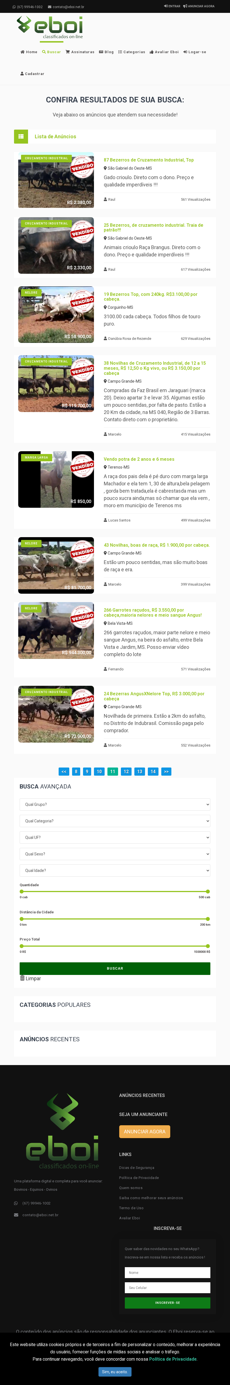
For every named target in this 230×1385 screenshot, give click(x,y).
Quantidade (29, 885)
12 (126, 771)
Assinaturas (82, 52)
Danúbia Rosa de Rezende (129, 338)
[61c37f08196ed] (56, 714)
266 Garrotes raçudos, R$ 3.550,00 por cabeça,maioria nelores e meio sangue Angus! (153, 612)
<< (63, 771)
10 (99, 771)
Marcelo (114, 434)
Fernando (116, 669)
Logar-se (196, 52)
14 (153, 771)
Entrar (174, 6)
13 (139, 771)
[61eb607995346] (56, 479)
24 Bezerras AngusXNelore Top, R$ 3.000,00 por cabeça (154, 696)
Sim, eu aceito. (115, 1372)
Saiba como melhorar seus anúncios (151, 1198)
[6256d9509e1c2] (56, 314)
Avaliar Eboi (166, 52)
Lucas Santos (119, 520)
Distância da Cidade (37, 912)
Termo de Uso (131, 1208)
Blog (109, 52)
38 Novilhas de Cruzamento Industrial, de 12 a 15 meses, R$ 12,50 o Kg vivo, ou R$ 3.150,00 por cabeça (155, 368)
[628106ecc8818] (56, 245)
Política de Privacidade (139, 1178)
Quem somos (130, 1188)
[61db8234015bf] (56, 565)
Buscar (53, 52)
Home (31, 52)
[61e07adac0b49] (56, 383)
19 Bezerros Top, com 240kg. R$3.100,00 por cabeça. (150, 297)
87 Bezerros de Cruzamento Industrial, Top (149, 160)
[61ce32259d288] (56, 630)
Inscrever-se (167, 1303)
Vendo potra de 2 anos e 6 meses (139, 459)
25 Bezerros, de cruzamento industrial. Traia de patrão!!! (153, 228)
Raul (111, 199)
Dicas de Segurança (136, 1168)
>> (166, 771)
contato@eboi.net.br (68, 7)
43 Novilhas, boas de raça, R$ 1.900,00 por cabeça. (157, 545)
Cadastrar (34, 74)
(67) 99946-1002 (30, 7)
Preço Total (30, 939)
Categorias (133, 52)
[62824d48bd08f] (56, 180)
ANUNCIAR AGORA (201, 6)
